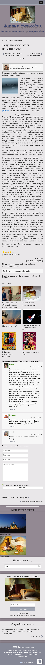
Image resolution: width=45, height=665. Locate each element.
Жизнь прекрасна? (9, 326)
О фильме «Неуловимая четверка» (7, 354)
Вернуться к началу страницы (32, 501)
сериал (16, 266)
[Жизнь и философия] (22, 14)
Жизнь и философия (22, 26)
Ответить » (13, 409)
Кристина (13, 65)
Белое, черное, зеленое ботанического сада (13, 54)
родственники (7, 266)
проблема (31, 264)
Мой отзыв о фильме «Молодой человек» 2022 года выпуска (10, 305)
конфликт (22, 264)
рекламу (5, 111)
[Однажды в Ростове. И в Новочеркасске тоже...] (31, 316)
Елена (11, 364)
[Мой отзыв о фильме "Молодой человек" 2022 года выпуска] (11, 293)
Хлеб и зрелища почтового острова (33, 54)
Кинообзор (27, 271)
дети (16, 264)
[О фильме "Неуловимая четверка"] (11, 341)
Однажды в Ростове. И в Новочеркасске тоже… (31, 328)
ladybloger (12, 415)
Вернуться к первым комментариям (14, 497)
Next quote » (35, 636)
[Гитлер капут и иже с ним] (31, 341)
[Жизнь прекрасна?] (11, 316)
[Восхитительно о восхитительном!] (31, 293)
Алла (11, 432)
